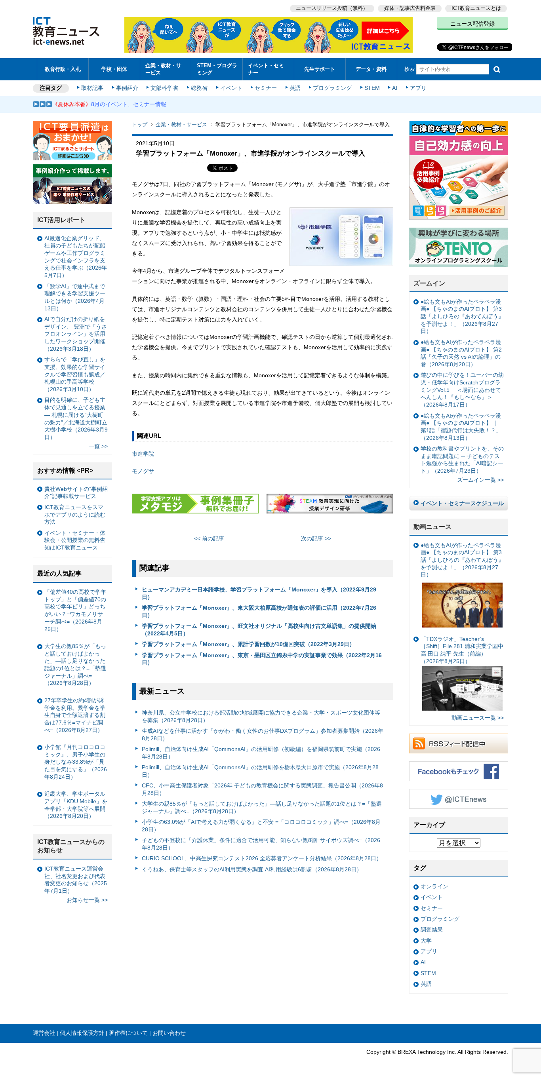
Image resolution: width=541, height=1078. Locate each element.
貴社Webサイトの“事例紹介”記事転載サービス (76, 493)
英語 (295, 88)
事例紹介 (127, 88)
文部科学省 (164, 88)
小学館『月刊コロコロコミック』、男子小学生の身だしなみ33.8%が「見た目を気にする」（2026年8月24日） (75, 762)
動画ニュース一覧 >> (477, 718)
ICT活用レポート (61, 220)
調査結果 (432, 929)
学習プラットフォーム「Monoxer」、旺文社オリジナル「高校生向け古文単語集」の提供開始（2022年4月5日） (259, 630)
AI (394, 88)
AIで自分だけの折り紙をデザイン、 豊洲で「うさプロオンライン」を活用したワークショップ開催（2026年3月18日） (75, 334)
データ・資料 (371, 69)
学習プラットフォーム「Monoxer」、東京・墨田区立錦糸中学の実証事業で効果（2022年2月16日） (262, 659)
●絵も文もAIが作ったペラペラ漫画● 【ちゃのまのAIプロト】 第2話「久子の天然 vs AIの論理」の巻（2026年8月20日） (461, 353)
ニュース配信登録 (472, 24)
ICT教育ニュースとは (476, 8)
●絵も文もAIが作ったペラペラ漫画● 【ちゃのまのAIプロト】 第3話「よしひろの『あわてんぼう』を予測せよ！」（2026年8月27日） (462, 316)
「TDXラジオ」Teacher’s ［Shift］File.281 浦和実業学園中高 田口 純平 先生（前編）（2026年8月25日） (462, 650)
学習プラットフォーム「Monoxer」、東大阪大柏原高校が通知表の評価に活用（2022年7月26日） (259, 611)
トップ (139, 124)
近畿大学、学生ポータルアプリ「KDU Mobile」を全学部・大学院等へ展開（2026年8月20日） (75, 805)
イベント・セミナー (266, 69)
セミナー (266, 88)
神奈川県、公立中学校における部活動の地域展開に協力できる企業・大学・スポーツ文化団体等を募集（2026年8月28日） (261, 716)
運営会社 (44, 1033)
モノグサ (143, 471)
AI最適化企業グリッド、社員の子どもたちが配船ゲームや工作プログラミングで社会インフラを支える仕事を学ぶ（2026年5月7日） (75, 257)
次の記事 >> (316, 538)
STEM (372, 88)
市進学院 (143, 454)
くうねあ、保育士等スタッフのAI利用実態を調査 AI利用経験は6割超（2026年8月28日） (252, 869)
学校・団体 (114, 69)
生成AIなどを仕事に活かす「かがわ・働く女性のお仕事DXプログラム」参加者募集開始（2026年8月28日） (262, 734)
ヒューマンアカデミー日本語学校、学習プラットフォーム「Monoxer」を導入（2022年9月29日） (259, 593)
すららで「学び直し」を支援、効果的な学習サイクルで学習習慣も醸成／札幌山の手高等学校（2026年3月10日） (74, 374)
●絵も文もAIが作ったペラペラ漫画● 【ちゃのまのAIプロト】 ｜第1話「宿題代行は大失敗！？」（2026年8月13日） (461, 427)
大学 (426, 940)
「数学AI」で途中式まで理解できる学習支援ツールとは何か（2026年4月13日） (74, 297)
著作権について (128, 1033)
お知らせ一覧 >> (87, 900)
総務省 (199, 88)
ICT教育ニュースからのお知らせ (71, 846)
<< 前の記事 (209, 538)
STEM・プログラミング (217, 69)
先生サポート (319, 69)
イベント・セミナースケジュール (462, 503)
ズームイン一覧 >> (480, 480)
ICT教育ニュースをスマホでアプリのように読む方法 (74, 514)
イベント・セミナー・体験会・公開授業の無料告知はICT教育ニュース (74, 540)
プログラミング (332, 88)
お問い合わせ (169, 1033)
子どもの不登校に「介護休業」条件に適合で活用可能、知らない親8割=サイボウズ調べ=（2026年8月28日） (261, 844)
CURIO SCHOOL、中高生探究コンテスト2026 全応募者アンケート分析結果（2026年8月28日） (262, 858)
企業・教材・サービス (163, 69)
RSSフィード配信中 (458, 743)
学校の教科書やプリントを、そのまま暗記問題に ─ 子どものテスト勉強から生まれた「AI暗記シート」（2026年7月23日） (462, 459)
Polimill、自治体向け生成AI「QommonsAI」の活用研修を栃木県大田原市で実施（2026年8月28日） (260, 771)
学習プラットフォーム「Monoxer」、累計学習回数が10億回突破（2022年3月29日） (248, 644)
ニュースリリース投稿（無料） (332, 8)
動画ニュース (432, 526)
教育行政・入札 (63, 69)
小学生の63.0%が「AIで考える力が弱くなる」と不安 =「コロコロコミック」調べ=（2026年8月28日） (261, 826)
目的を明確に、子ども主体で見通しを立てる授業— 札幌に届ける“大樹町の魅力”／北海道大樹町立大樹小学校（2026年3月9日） (76, 418)
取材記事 (92, 88)
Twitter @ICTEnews (458, 799)
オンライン (434, 886)
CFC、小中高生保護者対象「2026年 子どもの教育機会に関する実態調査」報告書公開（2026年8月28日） (262, 789)
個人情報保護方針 (82, 1033)
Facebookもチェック (458, 771)
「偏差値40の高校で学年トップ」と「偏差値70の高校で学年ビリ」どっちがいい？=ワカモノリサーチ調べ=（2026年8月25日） (75, 610)
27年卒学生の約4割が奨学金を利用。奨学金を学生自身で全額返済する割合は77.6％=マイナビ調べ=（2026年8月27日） (74, 715)
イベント (231, 88)
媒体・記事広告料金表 (410, 8)
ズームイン (429, 283)
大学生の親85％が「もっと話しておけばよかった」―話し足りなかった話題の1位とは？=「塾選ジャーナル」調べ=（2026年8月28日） (262, 807)
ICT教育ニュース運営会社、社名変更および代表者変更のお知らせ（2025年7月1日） (75, 879)
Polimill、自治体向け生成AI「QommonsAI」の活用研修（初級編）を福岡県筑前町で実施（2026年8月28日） (261, 753)
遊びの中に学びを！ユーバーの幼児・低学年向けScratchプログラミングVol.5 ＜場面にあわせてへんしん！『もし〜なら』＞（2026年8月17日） (462, 390)
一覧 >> (98, 446)
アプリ (418, 88)
